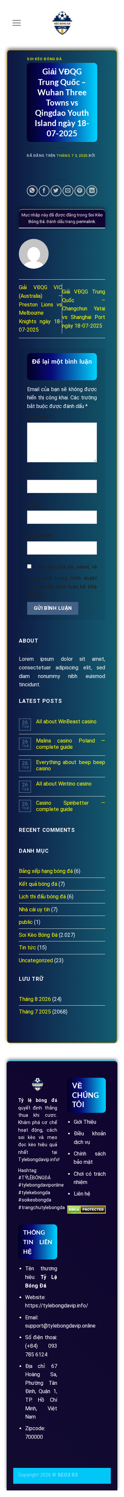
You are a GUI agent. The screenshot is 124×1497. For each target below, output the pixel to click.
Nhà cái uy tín (34, 909)
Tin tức (27, 947)
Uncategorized (36, 960)
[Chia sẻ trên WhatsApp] (32, 190)
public (26, 922)
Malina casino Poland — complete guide (70, 744)
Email (35, 505)
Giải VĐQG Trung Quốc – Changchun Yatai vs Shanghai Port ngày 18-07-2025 (83, 309)
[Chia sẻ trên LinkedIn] (91, 190)
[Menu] (16, 23)
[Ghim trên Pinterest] (79, 190)
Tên (33, 474)
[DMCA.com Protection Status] (86, 1209)
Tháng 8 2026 (35, 999)
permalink (85, 221)
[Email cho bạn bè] (67, 190)
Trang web (39, 535)
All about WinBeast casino (66, 721)
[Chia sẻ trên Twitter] (56, 190)
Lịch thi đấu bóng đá (42, 896)
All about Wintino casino (64, 784)
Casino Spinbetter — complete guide (70, 806)
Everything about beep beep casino (70, 765)
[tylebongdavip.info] (62, 23)
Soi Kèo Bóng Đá (44, 59)
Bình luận (39, 417)
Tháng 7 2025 (35, 1012)
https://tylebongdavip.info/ (56, 1305)
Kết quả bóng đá (38, 884)
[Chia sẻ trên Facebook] (44, 190)
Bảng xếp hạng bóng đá (46, 871)
